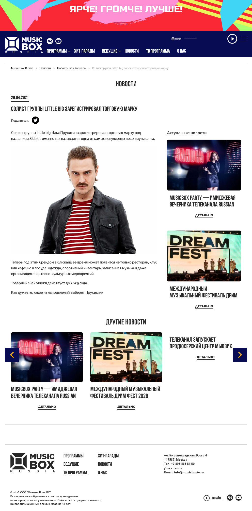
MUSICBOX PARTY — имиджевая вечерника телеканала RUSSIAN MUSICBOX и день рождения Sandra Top (203, 201)
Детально (204, 215)
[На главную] (24, 46)
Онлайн (216, 498)
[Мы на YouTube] (58, 41)
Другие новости (126, 322)
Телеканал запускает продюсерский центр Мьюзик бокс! (201, 343)
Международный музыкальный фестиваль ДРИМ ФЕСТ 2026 (203, 292)
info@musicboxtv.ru (189, 472)
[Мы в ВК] (50, 41)
